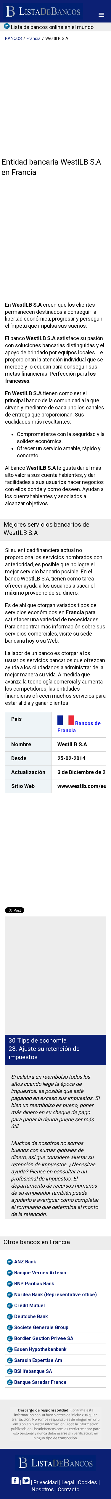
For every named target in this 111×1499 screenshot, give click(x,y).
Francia (34, 38)
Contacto (68, 1489)
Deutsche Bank (31, 1316)
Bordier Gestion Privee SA (43, 1338)
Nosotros (43, 1489)
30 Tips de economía (38, 1040)
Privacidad (45, 1482)
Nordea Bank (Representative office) (55, 1294)
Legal (68, 1482)
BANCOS (13, 38)
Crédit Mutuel (29, 1305)
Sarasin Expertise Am (38, 1360)
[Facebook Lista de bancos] (15, 1482)
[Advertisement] (55, 99)
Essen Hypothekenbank (40, 1349)
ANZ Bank (25, 1262)
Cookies (87, 1482)
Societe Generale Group (41, 1327)
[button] (101, 15)
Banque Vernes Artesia (40, 1273)
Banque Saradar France (40, 1382)
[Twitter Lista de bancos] (26, 1482)
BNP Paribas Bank (34, 1283)
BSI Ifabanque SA (33, 1371)
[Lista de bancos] (43, 11)
